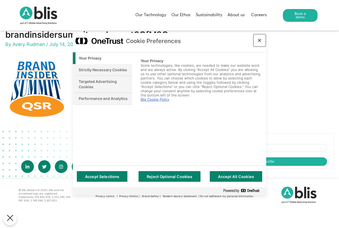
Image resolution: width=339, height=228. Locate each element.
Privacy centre (105, 196)
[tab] (102, 58)
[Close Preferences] (10, 218)
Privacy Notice (128, 196)
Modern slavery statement (180, 196)
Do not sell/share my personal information (226, 196)
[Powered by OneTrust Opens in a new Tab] (243, 191)
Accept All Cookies (236, 176)
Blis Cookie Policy (155, 99)
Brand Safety (151, 196)
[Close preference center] (259, 40)
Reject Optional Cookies (169, 176)
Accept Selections (102, 176)
